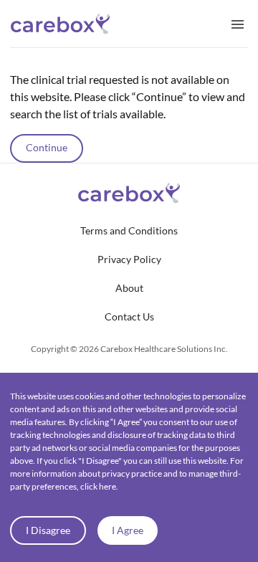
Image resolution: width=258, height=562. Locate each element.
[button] (129, 230)
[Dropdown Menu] (237, 23)
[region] (129, 105)
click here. (99, 486)
